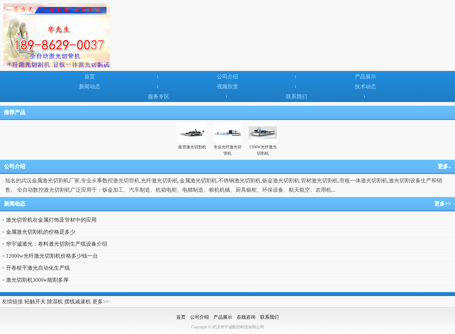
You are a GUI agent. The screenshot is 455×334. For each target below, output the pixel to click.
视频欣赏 (227, 86)
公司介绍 (227, 76)
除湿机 (55, 301)
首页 (89, 76)
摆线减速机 (77, 301)
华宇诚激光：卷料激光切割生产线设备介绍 (56, 244)
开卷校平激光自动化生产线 (38, 268)
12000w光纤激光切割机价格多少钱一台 (52, 256)
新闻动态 (89, 86)
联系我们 (296, 96)
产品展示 (365, 76)
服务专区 (158, 96)
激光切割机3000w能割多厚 (37, 280)
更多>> (442, 203)
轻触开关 (35, 301)
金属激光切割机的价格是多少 (40, 232)
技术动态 (365, 86)
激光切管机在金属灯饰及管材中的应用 (51, 220)
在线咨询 (246, 317)
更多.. (444, 166)
